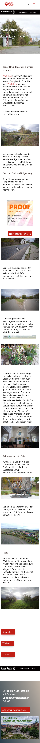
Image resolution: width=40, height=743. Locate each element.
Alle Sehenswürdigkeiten (14, 709)
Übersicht (6, 632)
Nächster (6, 654)
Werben (6, 643)
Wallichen (7, 75)
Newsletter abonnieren (20, 233)
